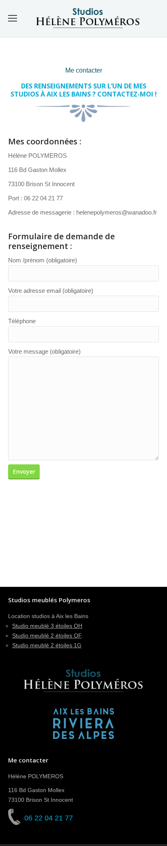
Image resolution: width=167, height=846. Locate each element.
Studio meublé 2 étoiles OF (47, 635)
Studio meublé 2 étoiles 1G (46, 645)
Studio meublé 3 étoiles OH (47, 626)
